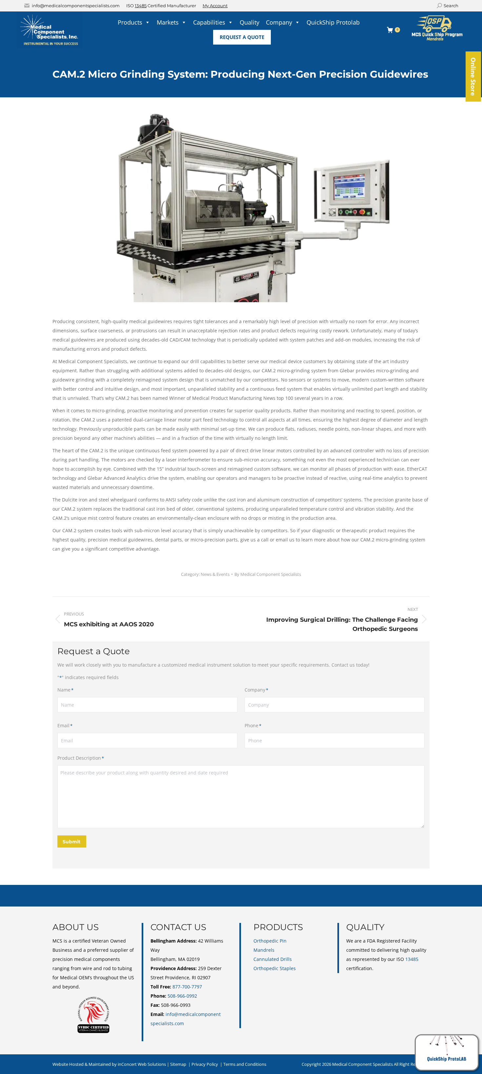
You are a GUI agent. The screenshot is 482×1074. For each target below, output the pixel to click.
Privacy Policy (204, 1064)
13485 (141, 5)
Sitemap (178, 1064)
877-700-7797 (187, 987)
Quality (249, 22)
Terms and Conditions (244, 1064)
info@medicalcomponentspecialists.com (76, 5)
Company (279, 22)
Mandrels (263, 950)
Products (130, 22)
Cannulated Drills (272, 959)
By (267, 574)
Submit (71, 842)
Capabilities (209, 22)
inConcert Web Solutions (142, 1064)
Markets (168, 22)
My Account (215, 5)
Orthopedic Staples (274, 968)
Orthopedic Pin (270, 941)
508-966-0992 (182, 996)
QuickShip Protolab (333, 22)
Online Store (473, 76)
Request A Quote (242, 37)
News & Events (215, 574)
